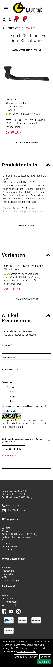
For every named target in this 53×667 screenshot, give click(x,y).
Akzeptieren (44, 661)
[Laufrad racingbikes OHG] (31, 7)
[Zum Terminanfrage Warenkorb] (15, 20)
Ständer (30, 28)
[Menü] (6, 8)
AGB (4, 577)
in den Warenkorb (26, 142)
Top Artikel (7, 598)
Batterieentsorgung (11, 580)
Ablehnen (45, 656)
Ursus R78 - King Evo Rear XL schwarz (26, 38)
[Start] (4, 28)
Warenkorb (7, 595)
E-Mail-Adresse (8, 357)
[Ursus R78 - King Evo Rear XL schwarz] (26, 74)
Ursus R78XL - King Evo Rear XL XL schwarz (24, 267)
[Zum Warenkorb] (23, 20)
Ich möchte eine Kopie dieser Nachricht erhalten (22, 406)
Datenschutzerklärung (14, 439)
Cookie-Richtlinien (26, 651)
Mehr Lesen (26, 225)
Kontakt (6, 567)
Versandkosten (9, 601)
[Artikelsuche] (4, 20)
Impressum (8, 570)
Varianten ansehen (24, 50)
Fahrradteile (15, 28)
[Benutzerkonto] (10, 19)
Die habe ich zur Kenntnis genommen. (22, 440)
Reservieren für (8, 382)
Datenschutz (8, 574)
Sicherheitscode (9, 411)
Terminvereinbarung (22, 537)
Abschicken (13, 449)
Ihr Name (6, 345)
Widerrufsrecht (9, 605)
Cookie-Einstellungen (26, 656)
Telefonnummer (9, 370)
